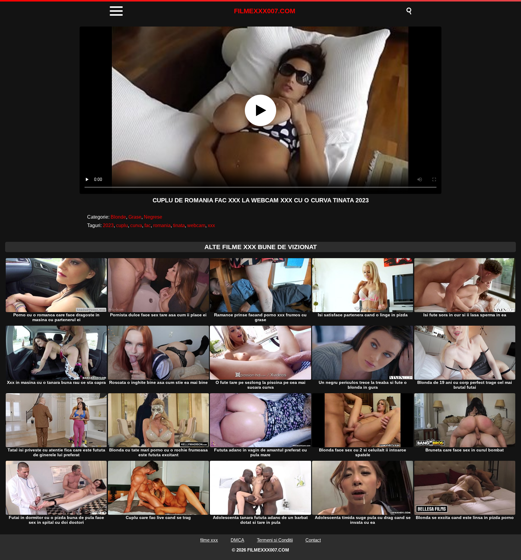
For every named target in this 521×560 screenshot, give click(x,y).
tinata (179, 225)
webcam (196, 225)
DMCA (237, 540)
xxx (211, 225)
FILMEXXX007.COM (264, 11)
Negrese (153, 217)
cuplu (122, 225)
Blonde (118, 217)
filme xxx (209, 540)
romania (162, 225)
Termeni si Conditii (275, 540)
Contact (313, 540)
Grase (134, 217)
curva (136, 225)
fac (147, 225)
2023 (108, 225)
